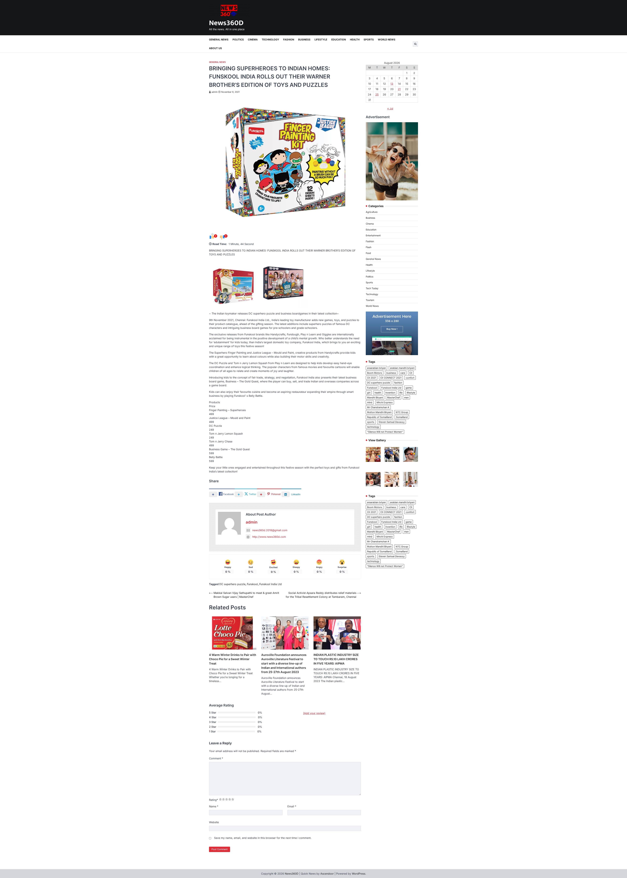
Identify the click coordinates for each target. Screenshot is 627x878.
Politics (238, 39)
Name (213, 806)
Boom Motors (374, 372)
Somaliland (402, 417)
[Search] (415, 44)
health (378, 392)
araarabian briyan (376, 368)
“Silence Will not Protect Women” (385, 431)
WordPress (358, 873)
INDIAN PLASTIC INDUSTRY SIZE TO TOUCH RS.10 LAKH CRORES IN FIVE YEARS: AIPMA (336, 659)
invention (390, 392)
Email (291, 806)
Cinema (253, 39)
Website (214, 822)
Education (338, 39)
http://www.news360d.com (269, 536)
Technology (270, 39)
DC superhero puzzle (232, 584)
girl (368, 392)
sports (370, 422)
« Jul (390, 108)
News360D (226, 23)
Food (368, 253)
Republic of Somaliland (379, 417)
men (406, 397)
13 (391, 83)
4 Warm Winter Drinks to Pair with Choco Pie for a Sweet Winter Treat (232, 659)
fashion (398, 382)
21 (399, 89)
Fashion (288, 39)
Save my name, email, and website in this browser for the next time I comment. (262, 837)
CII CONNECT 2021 (391, 377)
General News (218, 39)
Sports (369, 39)
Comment (216, 758)
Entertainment (373, 235)
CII (410, 372)
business (391, 372)
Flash (368, 247)
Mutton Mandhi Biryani (379, 412)
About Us (215, 48)
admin (214, 92)
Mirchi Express (385, 402)
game (409, 387)
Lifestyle (320, 39)
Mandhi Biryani (375, 397)
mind (369, 402)
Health (355, 39)
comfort (410, 377)
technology (373, 426)
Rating (213, 799)
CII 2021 (371, 377)
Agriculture (372, 212)
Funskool (252, 584)
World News (386, 39)
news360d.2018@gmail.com (269, 530)
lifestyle (411, 392)
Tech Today (372, 288)
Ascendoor (327, 873)
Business (304, 39)
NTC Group (402, 412)
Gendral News (217, 62)
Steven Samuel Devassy (391, 422)
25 (377, 94)
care (402, 372)
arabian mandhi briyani (402, 368)
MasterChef (393, 397)
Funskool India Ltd (270, 584)
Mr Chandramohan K (378, 407)
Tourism (370, 300)
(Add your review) (314, 713)
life (400, 392)
